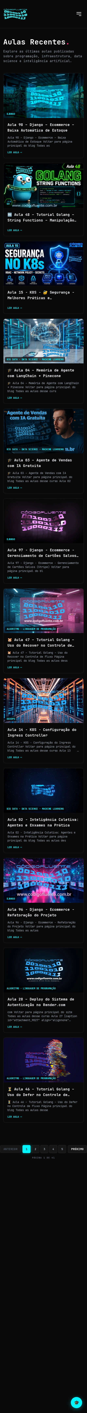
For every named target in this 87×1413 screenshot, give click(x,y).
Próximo (77, 1149)
